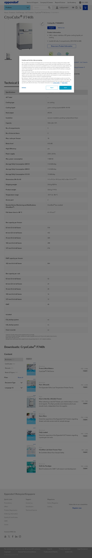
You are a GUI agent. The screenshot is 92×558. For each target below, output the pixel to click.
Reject (52, 87)
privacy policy (56, 82)
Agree (65, 87)
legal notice (64, 82)
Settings (24, 87)
